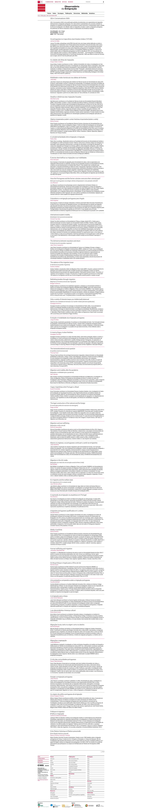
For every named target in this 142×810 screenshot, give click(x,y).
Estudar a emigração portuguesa (61, 677)
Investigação (52, 794)
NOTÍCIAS (64, 1)
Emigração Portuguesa (73, 766)
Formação (71, 792)
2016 (88, 777)
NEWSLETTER (58, 1)
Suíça (51, 771)
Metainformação (53, 788)
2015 (88, 779)
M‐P (69, 781)
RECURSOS (70, 1)
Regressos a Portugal (54, 783)
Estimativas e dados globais (55, 777)
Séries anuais (52, 779)
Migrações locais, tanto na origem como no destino (67, 625)
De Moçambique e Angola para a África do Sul (65, 563)
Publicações (68, 13)
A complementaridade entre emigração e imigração (67, 137)
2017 (88, 775)
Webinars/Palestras (91, 794)
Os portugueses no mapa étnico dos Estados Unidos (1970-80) (71, 39)
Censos (51, 781)
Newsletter (40, 762)
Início (39, 756)
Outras (70, 771)
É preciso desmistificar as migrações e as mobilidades (68, 158)
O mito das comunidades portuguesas (63, 659)
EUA (51, 766)
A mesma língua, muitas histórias (61, 332)
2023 (88, 764)
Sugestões (40, 760)
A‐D (69, 775)
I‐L (69, 779)
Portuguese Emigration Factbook (75, 769)
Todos (51, 773)
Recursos (52, 790)
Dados (54, 13)
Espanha (52, 764)
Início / (39, 15)
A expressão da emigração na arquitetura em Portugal (68, 495)
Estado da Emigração (73, 768)
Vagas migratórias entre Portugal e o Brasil (64, 387)
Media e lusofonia (56, 530)
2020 (88, 769)
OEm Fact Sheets (72, 762)
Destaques (61, 13)
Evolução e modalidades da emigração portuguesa (67, 318)
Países (52, 756)
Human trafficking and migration (61, 549)
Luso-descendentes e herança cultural (63, 610)
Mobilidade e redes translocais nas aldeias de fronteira (68, 78)
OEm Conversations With (51, 15)
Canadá (51, 762)
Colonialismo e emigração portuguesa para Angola (67, 198)
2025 (88, 760)
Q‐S (69, 783)
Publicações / (43, 15)
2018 (88, 773)
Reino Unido (52, 769)
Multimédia (85, 13)
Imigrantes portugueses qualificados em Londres (66, 511)
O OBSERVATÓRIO (49, 1)
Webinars (70, 789)
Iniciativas (92, 13)
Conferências (71, 791)
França (51, 768)
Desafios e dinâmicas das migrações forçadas (65, 97)
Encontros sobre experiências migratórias (77, 794)
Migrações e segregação (58, 640)
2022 (88, 766)
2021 (88, 768)
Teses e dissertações (54, 796)
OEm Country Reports (73, 760)
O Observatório (41, 758)
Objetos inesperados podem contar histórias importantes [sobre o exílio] (74, 119)
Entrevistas (77, 13)
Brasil (51, 760)
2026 (88, 758)
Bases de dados (53, 786)
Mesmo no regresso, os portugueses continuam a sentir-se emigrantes (73, 443)
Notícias (89, 781)
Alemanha (52, 758)
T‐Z (69, 785)
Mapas (51, 785)
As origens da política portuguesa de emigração (66, 694)
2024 (88, 762)
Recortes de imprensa (54, 798)
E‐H (69, 777)
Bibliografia (52, 792)
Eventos (88, 785)
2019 (88, 771)
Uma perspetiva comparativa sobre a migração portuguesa (70, 580)
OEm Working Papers (73, 764)
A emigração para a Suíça (58, 596)
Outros (70, 796)
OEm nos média (90, 790)
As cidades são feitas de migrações (62, 60)
